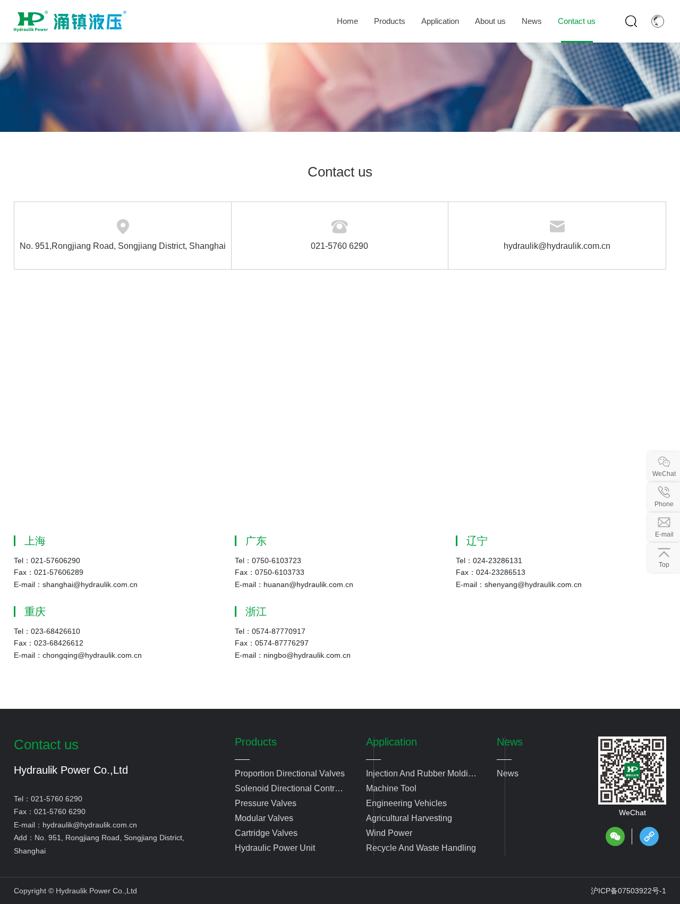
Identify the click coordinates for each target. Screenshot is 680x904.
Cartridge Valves (266, 833)
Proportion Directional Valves (290, 773)
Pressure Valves (265, 803)
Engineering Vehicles (406, 803)
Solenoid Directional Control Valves (288, 790)
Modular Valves (264, 818)
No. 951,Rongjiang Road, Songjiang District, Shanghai (123, 245)
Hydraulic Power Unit (275, 847)
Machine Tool (391, 788)
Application (391, 741)
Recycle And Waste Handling (421, 847)
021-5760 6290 (339, 245)
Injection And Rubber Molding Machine (422, 775)
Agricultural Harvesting (409, 818)
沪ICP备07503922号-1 (628, 890)
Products (256, 741)
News (510, 741)
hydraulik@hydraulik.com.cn (557, 245)
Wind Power (389, 833)
